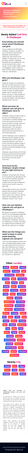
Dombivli (19, 336)
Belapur (6, 321)
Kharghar (22, 321)
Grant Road (20, 302)
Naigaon (12, 325)
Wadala (6, 286)
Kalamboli (21, 340)
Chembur (7, 271)
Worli (7, 283)
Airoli (5, 325)
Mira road (22, 286)
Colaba (23, 290)
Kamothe (9, 344)
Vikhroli (21, 332)
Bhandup (10, 336)
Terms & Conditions (20, 447)
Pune (14, 366)
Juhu (23, 271)
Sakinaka (18, 298)
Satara (22, 370)
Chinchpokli (14, 355)
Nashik (7, 370)
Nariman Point (9, 302)
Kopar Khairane (11, 347)
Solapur (22, 374)
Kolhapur (6, 374)
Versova (6, 313)
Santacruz (14, 290)
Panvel (6, 290)
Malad (13, 294)
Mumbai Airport (10, 340)
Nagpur (21, 366)
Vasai (10, 317)
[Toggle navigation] (26, 3)
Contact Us (5, 447)
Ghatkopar (20, 275)
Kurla (21, 283)
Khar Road (8, 309)
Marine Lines (20, 305)
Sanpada (5, 351)
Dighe (21, 347)
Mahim (7, 332)
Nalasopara (22, 325)
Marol (14, 328)
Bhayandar (18, 344)
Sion (4, 317)
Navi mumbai (9, 275)
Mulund (14, 321)
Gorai (20, 328)
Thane (17, 317)
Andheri (22, 267)
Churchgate (9, 305)
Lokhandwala (19, 309)
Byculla (13, 351)
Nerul (13, 279)
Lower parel (22, 279)
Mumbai (7, 16)
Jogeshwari (21, 294)
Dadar (14, 286)
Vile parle (14, 267)
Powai (6, 294)
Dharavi (9, 298)
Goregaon (16, 271)
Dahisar (23, 313)
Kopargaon (22, 351)
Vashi (24, 317)
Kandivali (15, 313)
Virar (7, 328)
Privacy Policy (12, 447)
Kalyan (14, 332)
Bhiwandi (6, 279)
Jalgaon (14, 374)
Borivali (14, 283)
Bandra (6, 267)
